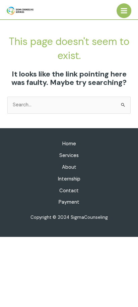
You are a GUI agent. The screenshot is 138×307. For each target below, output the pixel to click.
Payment (69, 202)
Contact (69, 191)
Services (69, 155)
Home (69, 144)
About (69, 167)
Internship (69, 179)
